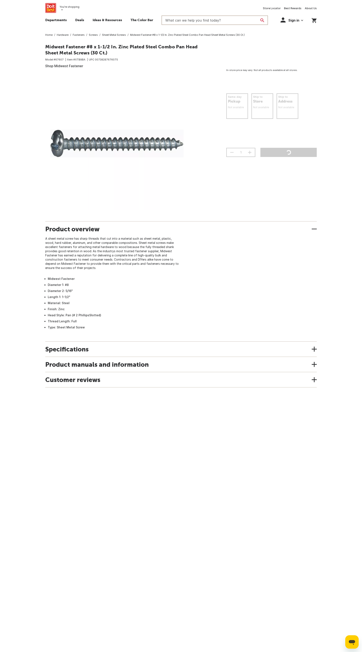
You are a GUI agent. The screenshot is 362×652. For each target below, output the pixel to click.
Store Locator (272, 8)
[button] (292, 20)
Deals (79, 20)
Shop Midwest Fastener (64, 66)
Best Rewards (292, 8)
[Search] (262, 20)
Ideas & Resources (107, 20)
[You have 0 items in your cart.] (314, 20)
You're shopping (69, 6)
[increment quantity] (250, 152)
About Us (311, 8)
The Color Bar (142, 20)
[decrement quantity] (232, 152)
